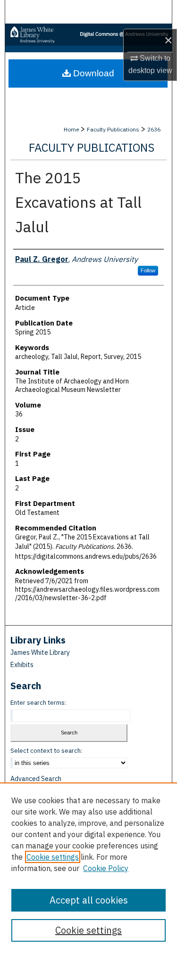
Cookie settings (52, 857)
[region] (88, 867)
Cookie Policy (105, 868)
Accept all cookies (89, 900)
